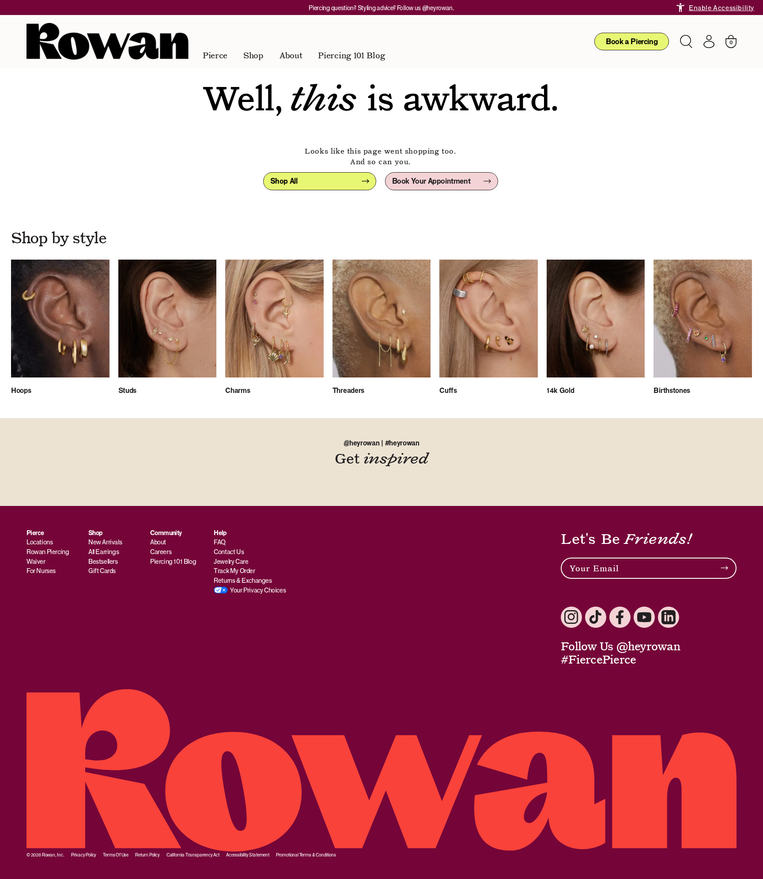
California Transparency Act (192, 854)
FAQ (220, 542)
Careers (160, 551)
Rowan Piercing (47, 551)
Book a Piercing (631, 41)
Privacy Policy (83, 854)
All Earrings (103, 551)
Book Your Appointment (431, 181)
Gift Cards (102, 570)
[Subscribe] (724, 568)
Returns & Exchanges (243, 580)
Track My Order (234, 570)
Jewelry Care (231, 561)
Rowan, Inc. (53, 854)
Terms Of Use (115, 854)
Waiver (35, 561)
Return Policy (147, 854)
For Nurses (41, 570)
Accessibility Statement (247, 854)
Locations (39, 542)
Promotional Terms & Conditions (306, 854)
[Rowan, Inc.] (107, 41)
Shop (253, 56)
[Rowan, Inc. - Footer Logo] (381, 770)
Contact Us (229, 551)
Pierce (215, 56)
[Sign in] (708, 41)
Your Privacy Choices (258, 590)
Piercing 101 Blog (351, 56)
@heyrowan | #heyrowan (381, 443)
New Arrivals (105, 542)
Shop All (284, 181)
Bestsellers (103, 561)
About (291, 56)
